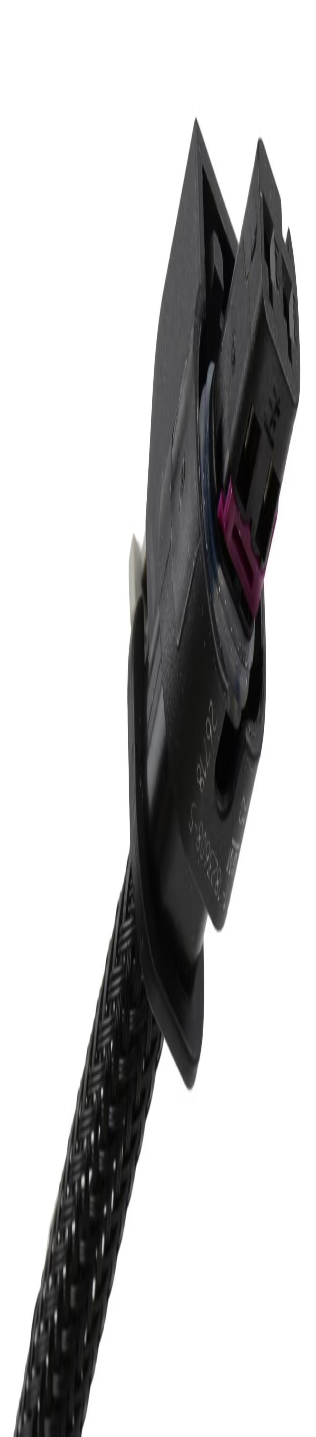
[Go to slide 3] (7, 672)
